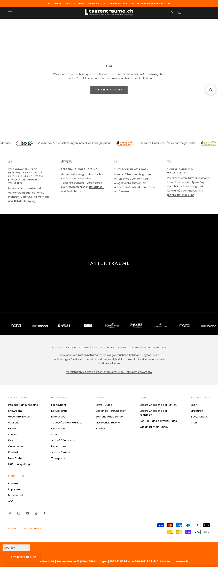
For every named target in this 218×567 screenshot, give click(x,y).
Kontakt (13, 452)
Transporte (58, 458)
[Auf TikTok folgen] (36, 513)
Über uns (13, 422)
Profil (194, 422)
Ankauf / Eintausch (63, 440)
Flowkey (100, 428)
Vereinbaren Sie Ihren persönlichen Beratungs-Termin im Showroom (109, 372)
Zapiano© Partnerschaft (111, 411)
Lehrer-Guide (104, 405)
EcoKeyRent (58, 405)
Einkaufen (197, 411)
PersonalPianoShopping (23, 405)
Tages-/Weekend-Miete (66, 422)
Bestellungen (199, 416)
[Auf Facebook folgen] (10, 513)
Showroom (15, 411)
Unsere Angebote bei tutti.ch (158, 405)
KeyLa (11, 440)
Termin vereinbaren (22, 557)
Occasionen (58, 428)
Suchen (13, 434)
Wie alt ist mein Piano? (154, 427)
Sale (54, 434)
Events (12, 428)
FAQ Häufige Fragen (20, 464)
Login (194, 405)
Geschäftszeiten (19, 416)
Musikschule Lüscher (108, 422)
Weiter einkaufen (109, 89)
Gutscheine (15, 446)
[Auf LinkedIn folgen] (45, 513)
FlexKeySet (58, 416)
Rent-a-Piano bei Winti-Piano (158, 421)
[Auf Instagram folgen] (18, 513)
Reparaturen (59, 446)
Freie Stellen (16, 458)
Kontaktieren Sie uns (181, 195)
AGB (10, 501)
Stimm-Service (60, 452)
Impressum (15, 489)
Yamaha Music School (109, 416)
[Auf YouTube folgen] (27, 513)
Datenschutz (16, 495)
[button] (211, 90)
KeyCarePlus (59, 411)
